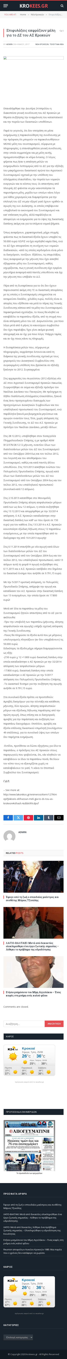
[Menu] (5, 6)
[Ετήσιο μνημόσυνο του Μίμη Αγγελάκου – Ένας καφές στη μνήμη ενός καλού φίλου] (33, 972)
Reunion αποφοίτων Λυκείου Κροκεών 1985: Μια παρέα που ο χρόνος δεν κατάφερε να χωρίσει (32, 1251)
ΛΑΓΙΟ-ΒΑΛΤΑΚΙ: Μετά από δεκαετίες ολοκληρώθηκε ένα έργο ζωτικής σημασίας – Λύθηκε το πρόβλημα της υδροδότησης (32, 946)
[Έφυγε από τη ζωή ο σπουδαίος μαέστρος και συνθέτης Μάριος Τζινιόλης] (33, 876)
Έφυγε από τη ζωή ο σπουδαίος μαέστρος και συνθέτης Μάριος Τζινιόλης (32, 898)
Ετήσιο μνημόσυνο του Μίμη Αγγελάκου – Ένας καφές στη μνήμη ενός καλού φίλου (33, 994)
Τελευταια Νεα (57, 44)
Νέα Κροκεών (42, 44)
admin (9, 44)
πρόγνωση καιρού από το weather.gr (29, 1082)
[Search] (62, 6)
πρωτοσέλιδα (24, 1173)
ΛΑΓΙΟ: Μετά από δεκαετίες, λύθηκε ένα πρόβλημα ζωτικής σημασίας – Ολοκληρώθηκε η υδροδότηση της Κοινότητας (32, 1230)
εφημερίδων (37, 1173)
